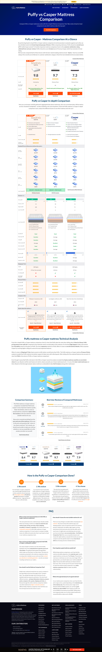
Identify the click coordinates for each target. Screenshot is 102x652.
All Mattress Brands (83, 615)
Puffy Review (41, 609)
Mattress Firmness (56, 638)
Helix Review (41, 617)
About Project (81, 624)
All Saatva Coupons (36, 192)
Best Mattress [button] (56, 7)
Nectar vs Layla (41, 635)
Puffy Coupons (68, 630)
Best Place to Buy (55, 634)
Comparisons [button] (74, 7)
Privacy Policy (81, 630)
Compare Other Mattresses (78, 58)
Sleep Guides (70, 4)
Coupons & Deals (49, 4)
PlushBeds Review (42, 615)
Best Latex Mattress (56, 621)
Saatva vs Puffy (41, 630)
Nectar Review (41, 619)
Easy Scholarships (82, 619)
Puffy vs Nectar (41, 637)
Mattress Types (55, 639)
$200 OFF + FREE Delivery (35, 190)
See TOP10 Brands (74, 93)
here (28, 630)
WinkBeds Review (42, 613)
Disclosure (81, 631)
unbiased (46, 2)
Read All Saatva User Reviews (64, 440)
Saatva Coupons (68, 628)
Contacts (80, 626)
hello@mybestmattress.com (51, 645)
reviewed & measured (24, 529)
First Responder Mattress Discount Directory (70, 617)
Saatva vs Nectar (41, 631)
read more (77, 320)
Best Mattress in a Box (56, 625)
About (64, 4)
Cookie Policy (81, 633)
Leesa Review (41, 621)
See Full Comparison (51, 29)
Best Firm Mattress (56, 617)
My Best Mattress (15, 612)
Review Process (58, 4)
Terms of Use (81, 628)
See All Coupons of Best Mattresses (75, 189)
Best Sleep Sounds (87, 4)
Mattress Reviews (82, 613)
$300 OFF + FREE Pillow (55, 190)
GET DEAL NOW (77, 649)
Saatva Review (41, 607)
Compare (28, 464)
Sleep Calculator (78, 4)
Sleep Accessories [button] (84, 7)
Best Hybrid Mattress (56, 623)
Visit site (35, 93)
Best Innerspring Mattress (57, 619)
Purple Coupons (68, 635)
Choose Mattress (55, 636)
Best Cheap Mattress (56, 627)
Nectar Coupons (68, 632)
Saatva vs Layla (41, 633)
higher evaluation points (37, 584)
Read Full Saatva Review (24, 434)
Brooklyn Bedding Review (43, 624)
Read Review (35, 95)
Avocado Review (41, 622)
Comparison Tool (82, 607)
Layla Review (41, 611)
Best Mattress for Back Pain (57, 612)
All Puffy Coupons (55, 192)
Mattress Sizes (55, 632)
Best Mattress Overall (56, 607)
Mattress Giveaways (83, 617)
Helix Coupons (68, 634)
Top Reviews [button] (65, 7)
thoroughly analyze (19, 494)
